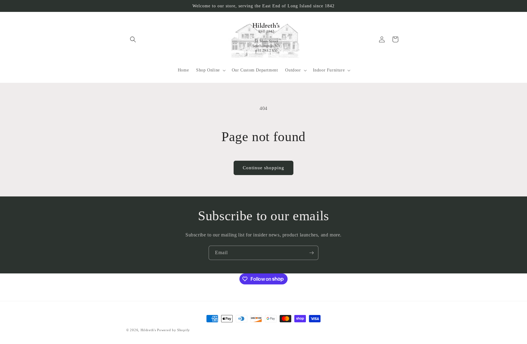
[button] (133, 39)
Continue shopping (263, 167)
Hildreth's (148, 330)
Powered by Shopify (173, 330)
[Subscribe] (311, 253)
